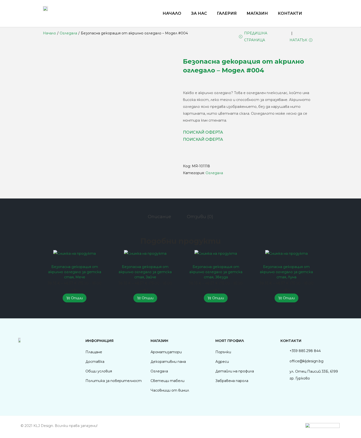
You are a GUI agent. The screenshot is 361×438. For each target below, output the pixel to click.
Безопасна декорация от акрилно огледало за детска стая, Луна (286, 272)
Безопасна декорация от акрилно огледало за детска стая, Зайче (145, 272)
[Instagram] (34, 351)
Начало (172, 13)
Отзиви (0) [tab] (200, 216)
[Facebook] (21, 351)
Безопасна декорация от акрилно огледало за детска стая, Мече (74, 272)
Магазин (257, 13)
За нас (199, 13)
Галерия (227, 13)
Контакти (290, 13)
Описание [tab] (159, 216)
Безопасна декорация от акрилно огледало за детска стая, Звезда (215, 272)
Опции (77, 298)
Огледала (68, 33)
